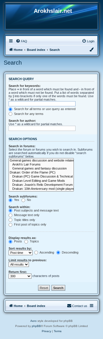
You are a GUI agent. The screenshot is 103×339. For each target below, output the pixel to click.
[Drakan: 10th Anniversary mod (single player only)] (41, 189)
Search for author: (22, 120)
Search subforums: (23, 196)
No (28, 200)
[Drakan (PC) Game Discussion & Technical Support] (41, 177)
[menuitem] (21, 41)
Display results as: (22, 238)
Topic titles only (24, 220)
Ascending (46, 252)
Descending (69, 252)
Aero (33, 320)
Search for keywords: (25, 85)
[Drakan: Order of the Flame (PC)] (41, 173)
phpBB (36, 326)
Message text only (26, 215)
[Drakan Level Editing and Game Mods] (41, 181)
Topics (34, 241)
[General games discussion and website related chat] (41, 161)
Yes (16, 200)
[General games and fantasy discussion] (41, 169)
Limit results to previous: (28, 260)
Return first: (18, 272)
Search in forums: (22, 146)
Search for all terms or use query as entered (44, 109)
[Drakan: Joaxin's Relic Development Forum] (41, 185)
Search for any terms (28, 113)
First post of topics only (29, 224)
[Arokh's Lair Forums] (41, 165)
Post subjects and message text (36, 210)
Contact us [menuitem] (79, 306)
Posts (17, 241)
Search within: (19, 207)
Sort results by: (20, 248)
